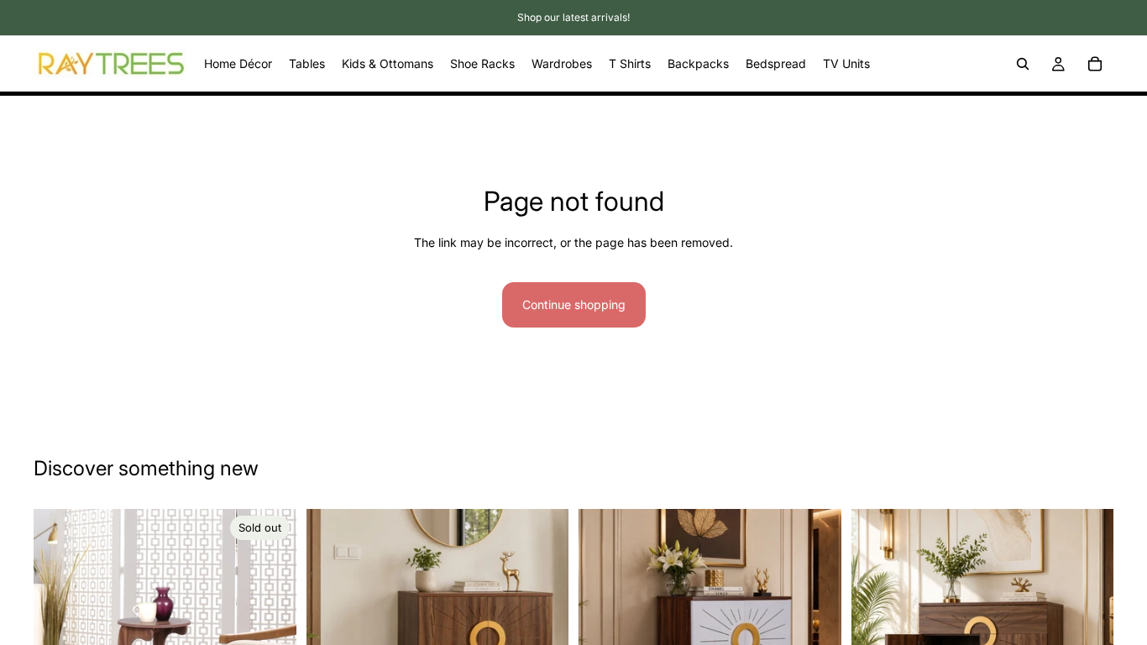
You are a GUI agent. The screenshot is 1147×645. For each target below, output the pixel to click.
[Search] (1022, 63)
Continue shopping (574, 304)
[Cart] (1094, 63)
